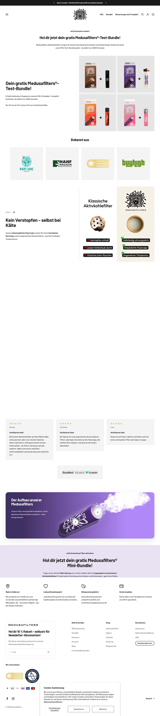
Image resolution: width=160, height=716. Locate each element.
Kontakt (109, 14)
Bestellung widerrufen (145, 643)
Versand (75, 642)
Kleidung (109, 642)
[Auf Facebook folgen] (7, 698)
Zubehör (109, 637)
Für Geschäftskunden (80, 650)
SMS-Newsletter (78, 628)
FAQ (101, 14)
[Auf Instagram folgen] (13, 698)
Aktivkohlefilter (112, 628)
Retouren (76, 637)
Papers (109, 633)
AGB (137, 637)
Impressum (140, 628)
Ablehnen (103, 709)
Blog (73, 646)
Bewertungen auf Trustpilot (126, 14)
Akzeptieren (79, 709)
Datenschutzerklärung (53, 702)
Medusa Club (111, 646)
